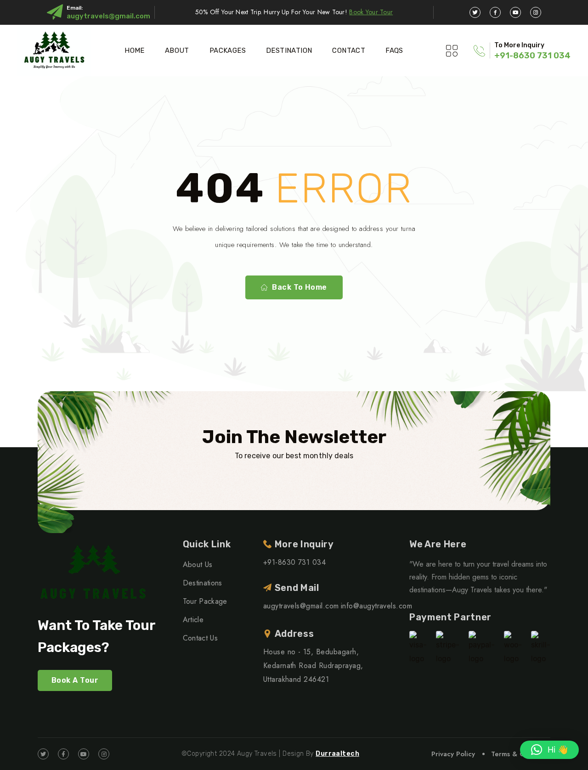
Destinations (202, 583)
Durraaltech (337, 754)
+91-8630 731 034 (532, 56)
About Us (198, 564)
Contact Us (200, 638)
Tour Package (205, 601)
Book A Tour (74, 680)
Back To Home (299, 287)
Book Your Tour (371, 12)
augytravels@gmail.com (108, 16)
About (177, 50)
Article (193, 619)
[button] (549, 750)
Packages (227, 50)
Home (134, 50)
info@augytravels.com (377, 606)
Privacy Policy (453, 754)
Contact (348, 50)
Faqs (394, 50)
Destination (289, 50)
